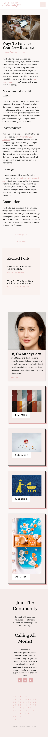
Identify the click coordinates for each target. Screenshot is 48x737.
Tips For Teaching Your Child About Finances (20, 282)
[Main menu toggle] (43, 4)
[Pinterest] (31, 680)
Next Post (21, 242)
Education (15, 707)
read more (14, 377)
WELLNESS (21, 577)
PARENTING (21, 499)
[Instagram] (25, 680)
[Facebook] (20, 680)
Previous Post (21, 235)
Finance (5, 52)
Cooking (26, 705)
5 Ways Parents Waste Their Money (19, 267)
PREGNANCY (21, 455)
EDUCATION (21, 415)
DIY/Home (23, 705)
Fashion (28, 705)
